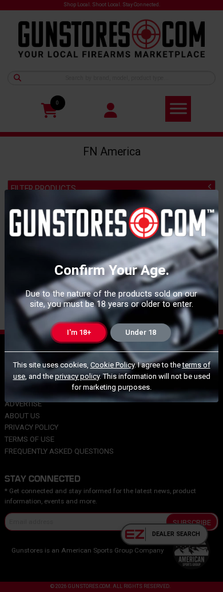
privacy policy (77, 376)
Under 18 (140, 332)
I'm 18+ (79, 332)
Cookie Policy (112, 365)
